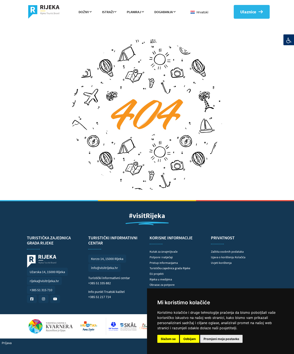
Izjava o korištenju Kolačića (228, 257)
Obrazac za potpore (162, 285)
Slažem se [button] (168, 339)
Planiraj (134, 12)
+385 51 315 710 (41, 290)
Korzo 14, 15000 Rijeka (107, 259)
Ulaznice (248, 11)
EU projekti (157, 274)
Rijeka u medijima (161, 279)
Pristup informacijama (164, 263)
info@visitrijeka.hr (104, 268)
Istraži (108, 12)
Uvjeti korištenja (221, 263)
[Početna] (45, 12)
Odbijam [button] (189, 339)
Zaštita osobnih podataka (227, 252)
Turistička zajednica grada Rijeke (170, 268)
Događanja (163, 12)
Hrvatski (202, 12)
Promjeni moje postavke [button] (221, 339)
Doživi (84, 12)
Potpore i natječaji (161, 257)
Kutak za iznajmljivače (164, 252)
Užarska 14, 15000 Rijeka (47, 272)
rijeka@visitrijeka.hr (44, 281)
